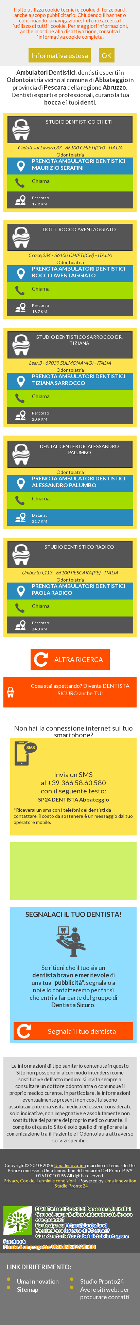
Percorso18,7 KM (40, 308)
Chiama (41, 181)
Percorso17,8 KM (40, 200)
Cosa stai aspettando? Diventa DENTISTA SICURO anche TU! (80, 689)
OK (107, 55)
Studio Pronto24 (71, 1186)
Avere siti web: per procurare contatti (104, 1293)
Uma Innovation (70, 1165)
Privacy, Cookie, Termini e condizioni (40, 1180)
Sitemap (27, 1289)
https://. (86, 1225)
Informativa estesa (59, 55)
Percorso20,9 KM (40, 416)
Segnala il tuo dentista (82, 1031)
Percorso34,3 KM (40, 625)
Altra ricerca (78, 659)
